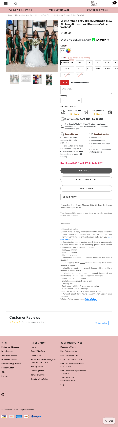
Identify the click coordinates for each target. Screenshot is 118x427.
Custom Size (67, 62)
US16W (107, 68)
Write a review (101, 323)
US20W (67, 75)
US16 (98, 68)
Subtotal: (64, 106)
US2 (89, 62)
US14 (89, 68)
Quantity (63, 95)
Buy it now (86, 188)
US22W (80, 75)
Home (9, 15)
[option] (20, 10)
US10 (67, 68)
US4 (98, 62)
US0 (80, 62)
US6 (107, 62)
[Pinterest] (2, 394)
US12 (80, 68)
